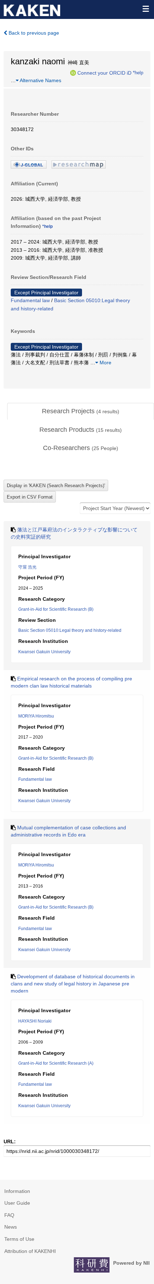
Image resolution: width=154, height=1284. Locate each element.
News (10, 1227)
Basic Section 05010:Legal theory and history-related (69, 630)
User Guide (17, 1203)
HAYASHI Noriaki (35, 1021)
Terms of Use (19, 1239)
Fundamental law (30, 300)
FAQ (9, 1215)
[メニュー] (145, 9)
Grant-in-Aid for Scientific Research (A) (55, 1063)
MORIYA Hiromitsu (36, 716)
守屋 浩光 (27, 567)
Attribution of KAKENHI (30, 1251)
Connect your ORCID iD (104, 72)
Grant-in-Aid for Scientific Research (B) (55, 609)
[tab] (80, 411)
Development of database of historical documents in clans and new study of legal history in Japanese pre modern (73, 983)
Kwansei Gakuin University (44, 651)
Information (17, 1191)
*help (138, 72)
